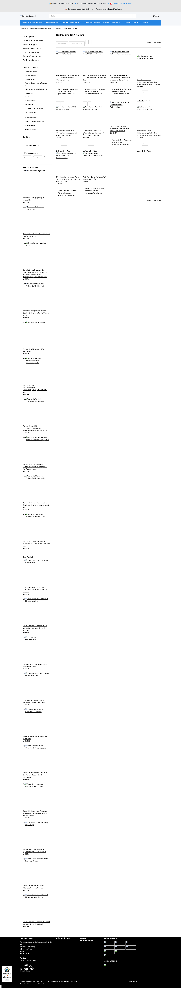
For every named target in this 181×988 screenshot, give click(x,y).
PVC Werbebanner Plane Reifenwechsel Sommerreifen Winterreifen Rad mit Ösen (120, 78)
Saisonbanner (30, 101)
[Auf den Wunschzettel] (142, 53)
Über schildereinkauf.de (64, 942)
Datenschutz (84, 944)
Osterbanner (29, 104)
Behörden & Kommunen (31, 48)
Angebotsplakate (30, 129)
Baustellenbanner (30, 118)
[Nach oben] (1, 986)
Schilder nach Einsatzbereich (33, 41)
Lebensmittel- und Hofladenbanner (36, 89)
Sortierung (62, 43)
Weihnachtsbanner (31, 112)
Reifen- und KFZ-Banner (34, 108)
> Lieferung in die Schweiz (66, 949)
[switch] (7, 980)
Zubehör (25, 137)
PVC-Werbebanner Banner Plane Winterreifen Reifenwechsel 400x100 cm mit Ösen (121, 128)
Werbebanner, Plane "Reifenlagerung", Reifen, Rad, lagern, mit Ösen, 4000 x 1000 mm (149, 133)
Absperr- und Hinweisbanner (34, 121)
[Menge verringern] (140, 92)
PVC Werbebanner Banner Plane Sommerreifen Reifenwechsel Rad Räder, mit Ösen (68, 179)
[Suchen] (134, 16)
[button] (147, 16)
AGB (81, 947)
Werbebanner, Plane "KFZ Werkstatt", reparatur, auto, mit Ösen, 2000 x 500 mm (66, 133)
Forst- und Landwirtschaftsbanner (36, 83)
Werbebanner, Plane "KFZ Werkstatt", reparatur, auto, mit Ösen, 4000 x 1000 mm (93, 133)
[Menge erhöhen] (149, 92)
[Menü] (10, 967)
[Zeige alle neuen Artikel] (38, 167)
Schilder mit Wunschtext (31, 52)
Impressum (84, 953)
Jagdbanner (29, 93)
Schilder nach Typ (29, 44)
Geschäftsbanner (30, 75)
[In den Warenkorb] (140, 97)
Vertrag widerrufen (29, 976)
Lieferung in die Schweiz (122, 3)
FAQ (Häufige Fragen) (64, 951)
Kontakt (58, 953)
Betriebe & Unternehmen (31, 56)
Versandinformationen (63, 947)
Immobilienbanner (31, 71)
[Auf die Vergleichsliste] (139, 53)
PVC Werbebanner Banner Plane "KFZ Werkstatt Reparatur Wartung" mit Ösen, (67, 78)
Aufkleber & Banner (30, 60)
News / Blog (60, 944)
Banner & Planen (30, 68)
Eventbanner (29, 97)
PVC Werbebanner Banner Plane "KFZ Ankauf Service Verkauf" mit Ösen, (94, 78)
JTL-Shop (32, 984)
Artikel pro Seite (76, 43)
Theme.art (141, 981)
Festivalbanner (30, 79)
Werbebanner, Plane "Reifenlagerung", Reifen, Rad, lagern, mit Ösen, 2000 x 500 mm (148, 82)
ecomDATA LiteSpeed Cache (55, 984)
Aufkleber (27, 64)
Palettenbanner (30, 125)
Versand (80, 981)
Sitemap (83, 949)
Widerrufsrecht (85, 951)
